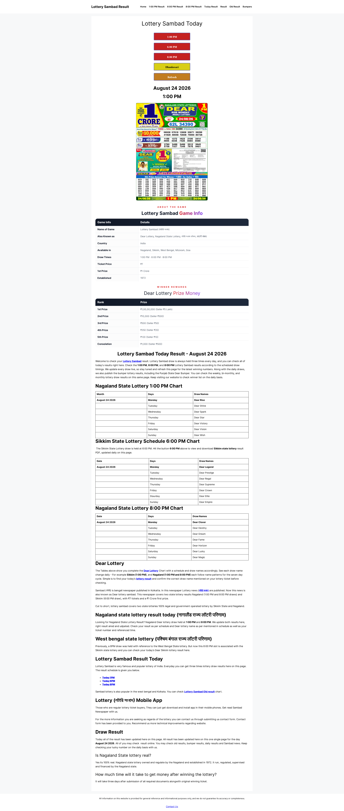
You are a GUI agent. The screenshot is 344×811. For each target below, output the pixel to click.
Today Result (211, 6)
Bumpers (247, 6)
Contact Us (172, 806)
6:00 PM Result (175, 6)
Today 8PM (108, 684)
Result (223, 6)
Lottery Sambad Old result (199, 691)
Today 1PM (108, 677)
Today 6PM (108, 681)
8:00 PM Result (194, 6)
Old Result (235, 6)
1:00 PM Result (156, 6)
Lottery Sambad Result (110, 7)
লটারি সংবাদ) (204, 590)
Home (143, 6)
